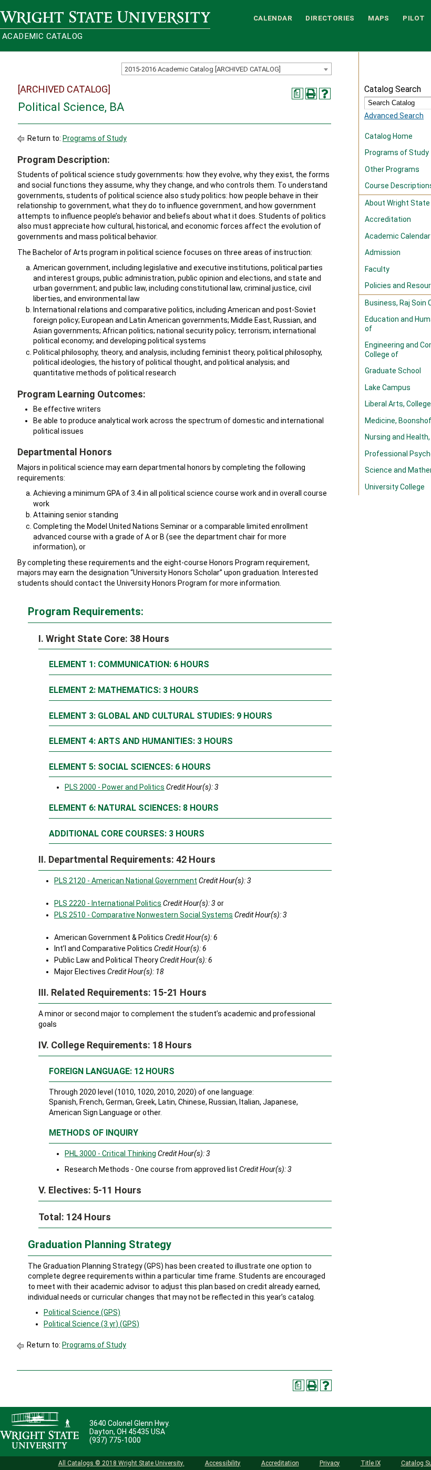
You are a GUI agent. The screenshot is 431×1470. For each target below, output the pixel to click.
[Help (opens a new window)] (325, 93)
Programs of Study (95, 138)
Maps (378, 18)
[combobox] (226, 69)
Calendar (272, 18)
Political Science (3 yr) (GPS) (91, 1324)
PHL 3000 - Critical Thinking (110, 1153)
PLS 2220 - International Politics (107, 903)
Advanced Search (394, 115)
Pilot (414, 18)
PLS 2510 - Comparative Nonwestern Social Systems (143, 915)
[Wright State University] (39, 1431)
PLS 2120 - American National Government (125, 880)
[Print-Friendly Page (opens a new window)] (311, 93)
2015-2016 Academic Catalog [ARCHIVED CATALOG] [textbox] (203, 69)
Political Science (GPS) (82, 1312)
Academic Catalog (42, 36)
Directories (329, 18)
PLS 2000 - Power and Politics (115, 787)
